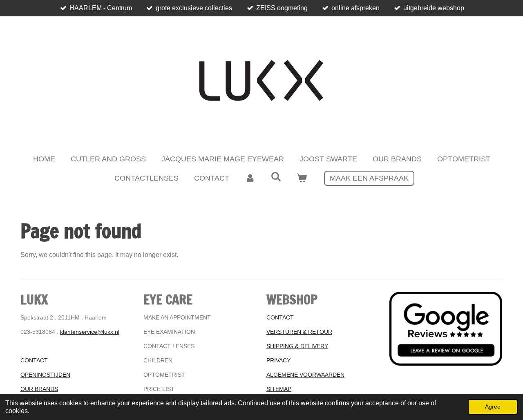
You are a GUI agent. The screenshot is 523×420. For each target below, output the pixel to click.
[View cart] (302, 178)
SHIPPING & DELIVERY (297, 346)
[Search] (275, 177)
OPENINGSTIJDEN (45, 374)
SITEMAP (278, 389)
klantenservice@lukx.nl (89, 331)
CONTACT (34, 360)
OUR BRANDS (39, 389)
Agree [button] (493, 406)
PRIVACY (278, 360)
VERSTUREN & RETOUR (299, 331)
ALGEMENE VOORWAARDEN (305, 374)
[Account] (250, 178)
